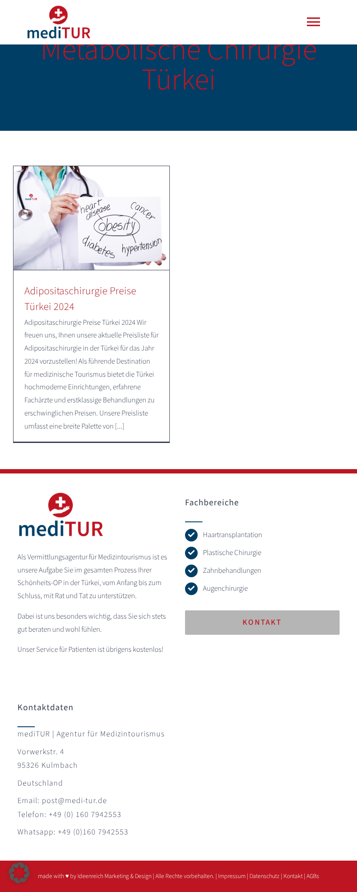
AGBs (312, 876)
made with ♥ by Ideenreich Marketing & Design (95, 876)
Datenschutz (264, 876)
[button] (19, 873)
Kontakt (293, 876)
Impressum (232, 876)
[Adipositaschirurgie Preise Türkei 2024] (91, 218)
